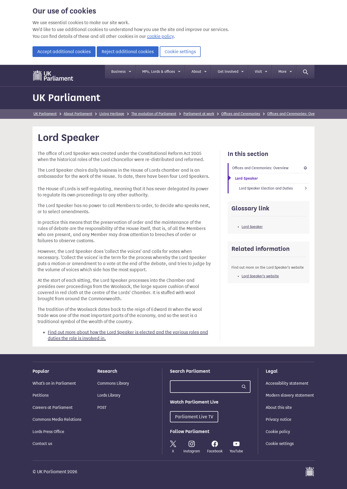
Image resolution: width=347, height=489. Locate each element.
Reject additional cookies (128, 51)
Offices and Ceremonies (240, 114)
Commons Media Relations (57, 419)
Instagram (191, 451)
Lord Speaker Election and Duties (266, 188)
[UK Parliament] (53, 75)
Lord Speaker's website (260, 276)
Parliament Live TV (194, 417)
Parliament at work (198, 114)
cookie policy (160, 36)
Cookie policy (278, 431)
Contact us (42, 443)
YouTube (236, 451)
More (282, 71)
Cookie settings (180, 51)
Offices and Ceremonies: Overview (295, 114)
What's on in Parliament (54, 383)
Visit (258, 71)
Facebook (215, 451)
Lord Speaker (252, 227)
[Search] (305, 72)
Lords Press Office (48, 431)
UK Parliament (66, 97)
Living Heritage (111, 114)
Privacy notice (278, 419)
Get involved (228, 71)
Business (118, 71)
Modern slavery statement (290, 395)
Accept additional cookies (64, 51)
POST (101, 407)
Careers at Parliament (53, 407)
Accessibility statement (287, 383)
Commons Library (113, 383)
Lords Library (108, 395)
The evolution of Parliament (153, 114)
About (196, 71)
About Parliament (78, 114)
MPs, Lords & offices (158, 71)
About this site (279, 407)
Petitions (41, 395)
